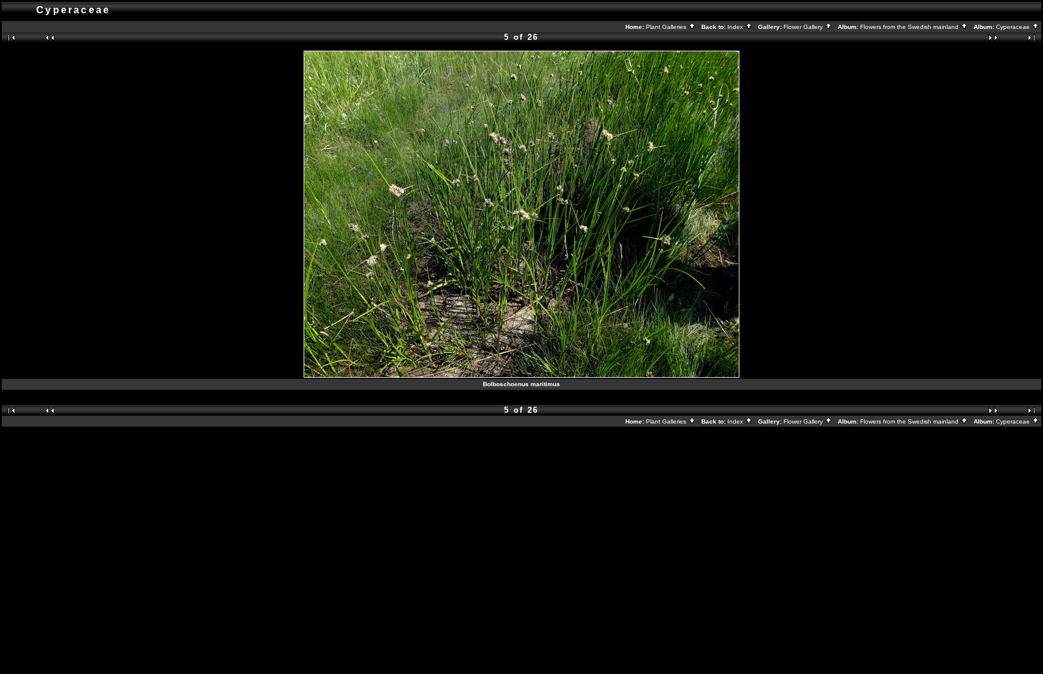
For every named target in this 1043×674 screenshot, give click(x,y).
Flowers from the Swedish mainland (910, 27)
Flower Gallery (804, 27)
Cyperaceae (1014, 27)
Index (736, 27)
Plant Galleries (667, 27)
